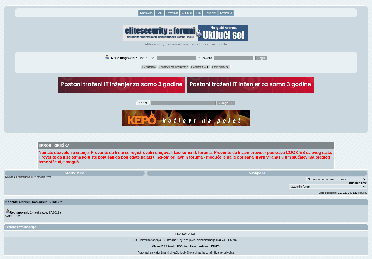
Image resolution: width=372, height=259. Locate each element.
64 (349, 192)
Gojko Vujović (186, 240)
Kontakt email (186, 233)
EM (213, 246)
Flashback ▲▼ (200, 67)
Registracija (149, 67)
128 (355, 192)
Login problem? (220, 67)
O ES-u (187, 12)
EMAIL (196, 44)
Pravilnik (172, 12)
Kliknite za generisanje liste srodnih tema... (29, 177)
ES (218, 246)
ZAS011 (54, 212)
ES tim (232, 240)
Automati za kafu (149, 252)
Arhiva (203, 246)
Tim (198, 12)
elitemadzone (178, 44)
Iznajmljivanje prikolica (219, 252)
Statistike (226, 12)
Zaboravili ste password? (173, 67)
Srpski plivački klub (173, 252)
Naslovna (146, 12)
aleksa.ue (40, 212)
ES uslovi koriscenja (147, 240)
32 (344, 192)
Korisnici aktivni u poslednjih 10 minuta (33, 201)
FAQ (160, 12)
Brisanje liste (358, 182)
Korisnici (210, 12)
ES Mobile (219, 44)
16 (339, 192)
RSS (206, 44)
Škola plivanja (196, 252)
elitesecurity (154, 44)
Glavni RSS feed (163, 246)
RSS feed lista (186, 246)
